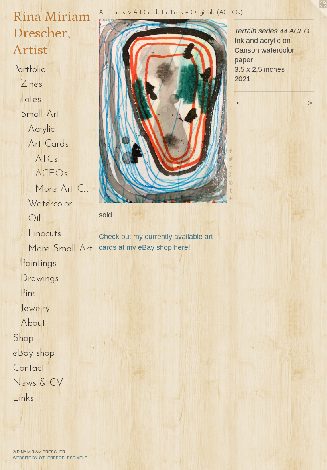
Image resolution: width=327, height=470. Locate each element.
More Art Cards (64, 189)
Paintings (38, 263)
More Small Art (60, 249)
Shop (23, 338)
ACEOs (51, 174)
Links (23, 398)
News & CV (38, 383)
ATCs (46, 159)
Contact (29, 368)
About (32, 323)
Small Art (40, 114)
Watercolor (50, 204)
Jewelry (35, 308)
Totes (30, 99)
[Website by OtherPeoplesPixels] (311, 16)
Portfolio (29, 69)
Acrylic (41, 129)
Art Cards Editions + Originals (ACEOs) (188, 13)
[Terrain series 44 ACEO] (163, 111)
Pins (28, 293)
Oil (34, 219)
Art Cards (48, 144)
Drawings (39, 279)
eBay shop (34, 353)
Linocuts (44, 234)
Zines (31, 84)
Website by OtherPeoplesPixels (50, 458)
